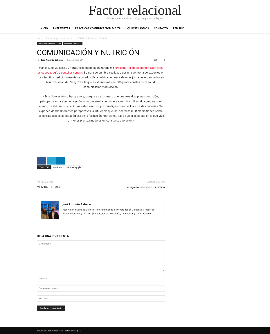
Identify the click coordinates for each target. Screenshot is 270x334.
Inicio (39, 38)
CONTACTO (161, 28)
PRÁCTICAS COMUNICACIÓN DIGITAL (98, 28)
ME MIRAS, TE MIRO (49, 187)
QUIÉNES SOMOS (138, 28)
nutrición (57, 167)
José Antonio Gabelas (52, 59)
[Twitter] (72, 217)
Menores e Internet (72, 43)
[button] (228, 28)
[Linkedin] (65, 217)
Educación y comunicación (59, 38)
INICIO (43, 28)
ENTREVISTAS (61, 28)
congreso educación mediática (146, 187)
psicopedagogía (73, 167)
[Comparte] (41, 160)
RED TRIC (178, 28)
